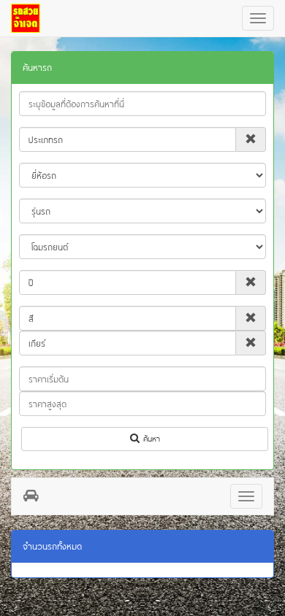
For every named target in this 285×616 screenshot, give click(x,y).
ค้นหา (150, 438)
